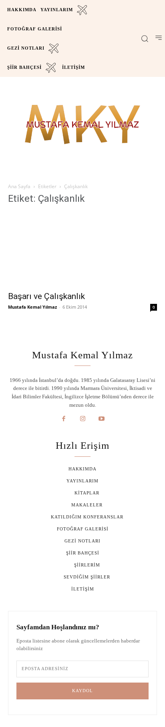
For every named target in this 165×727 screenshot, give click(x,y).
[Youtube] (101, 419)
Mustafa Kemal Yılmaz (32, 307)
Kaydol (82, 690)
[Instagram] (82, 419)
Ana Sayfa (19, 186)
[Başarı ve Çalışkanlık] (82, 249)
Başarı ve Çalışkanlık (46, 296)
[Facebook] (63, 419)
